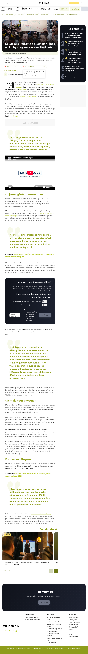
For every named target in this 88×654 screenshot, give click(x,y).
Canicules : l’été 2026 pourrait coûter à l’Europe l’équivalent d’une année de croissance (75, 44)
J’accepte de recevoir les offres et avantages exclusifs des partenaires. (31, 315)
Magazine (65, 8)
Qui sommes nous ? (59, 648)
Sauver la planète (3, 9)
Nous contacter (49, 648)
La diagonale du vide (53, 622)
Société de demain (17, 9)
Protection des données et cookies (44, 652)
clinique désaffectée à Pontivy (41, 514)
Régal (70, 634)
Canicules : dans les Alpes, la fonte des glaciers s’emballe (75, 52)
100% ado (49, 9)
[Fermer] (43, 71)
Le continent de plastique (54, 629)
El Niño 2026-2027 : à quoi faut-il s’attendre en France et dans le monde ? (74, 35)
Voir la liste (29, 320)
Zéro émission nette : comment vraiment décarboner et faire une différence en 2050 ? (27, 564)
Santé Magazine (73, 637)
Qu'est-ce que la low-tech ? (58, 14)
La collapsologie (52, 631)
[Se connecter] (81, 3)
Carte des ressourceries (72, 14)
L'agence (84, 8)
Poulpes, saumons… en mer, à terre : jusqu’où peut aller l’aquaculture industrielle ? (75, 60)
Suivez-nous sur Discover (13, 66)
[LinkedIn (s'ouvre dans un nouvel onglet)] (10, 631)
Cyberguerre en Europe (32, 14)
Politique (31, 8)
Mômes (71, 629)
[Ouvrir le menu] (7, 3)
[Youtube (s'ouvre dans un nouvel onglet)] (16, 631)
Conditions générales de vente (23, 648)
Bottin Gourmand (74, 617)
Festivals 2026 (20, 14)
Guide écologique (76, 9)
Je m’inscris (44, 602)
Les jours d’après (71, 77)
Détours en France (74, 622)
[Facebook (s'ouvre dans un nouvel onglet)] (13, 631)
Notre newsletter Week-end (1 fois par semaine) (27, 305)
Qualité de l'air (44, 14)
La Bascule (14, 116)
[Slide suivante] (56, 571)
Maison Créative (73, 624)
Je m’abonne (74, 3)
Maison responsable (43, 9)
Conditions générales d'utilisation (73, 648)
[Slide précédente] (51, 571)
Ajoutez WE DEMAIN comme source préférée (35, 66)
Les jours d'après (9, 14)
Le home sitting (51, 642)
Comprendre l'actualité (55, 9)
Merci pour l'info (73, 627)
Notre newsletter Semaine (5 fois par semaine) (27, 301)
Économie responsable (24, 9)
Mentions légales (10, 648)
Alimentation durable (10, 9)
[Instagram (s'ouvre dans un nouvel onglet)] (6, 631)
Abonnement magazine (37, 648)
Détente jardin (73, 620)
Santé (36, 8)
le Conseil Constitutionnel (28, 97)
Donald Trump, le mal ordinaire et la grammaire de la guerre (74, 69)
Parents (71, 632)
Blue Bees (22, 89)
